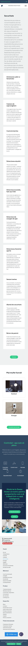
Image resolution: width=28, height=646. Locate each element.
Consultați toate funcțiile (14, 427)
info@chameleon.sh (9, 541)
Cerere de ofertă (7, 538)
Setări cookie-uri (11, 643)
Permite (18, 643)
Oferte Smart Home (5, 1)
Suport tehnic (8, 543)
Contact (14, 516)
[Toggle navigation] (25, 6)
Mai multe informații (14, 511)
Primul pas (14, 357)
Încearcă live (7, 540)
